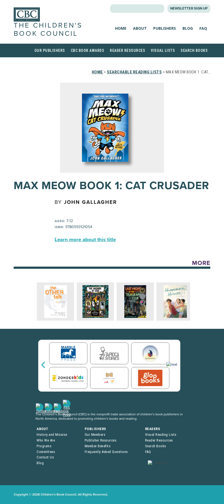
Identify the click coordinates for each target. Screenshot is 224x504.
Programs (44, 446)
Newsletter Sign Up (189, 8)
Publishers (164, 28)
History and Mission (52, 435)
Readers (152, 429)
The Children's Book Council (48, 29)
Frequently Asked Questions (106, 452)
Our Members (95, 435)
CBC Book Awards (87, 50)
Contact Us (45, 457)
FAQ (203, 28)
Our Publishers (49, 50)
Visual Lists (163, 50)
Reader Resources (127, 50)
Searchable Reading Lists (134, 72)
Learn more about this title (85, 240)
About (140, 28)
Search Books (194, 50)
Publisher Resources (101, 440)
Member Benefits (98, 446)
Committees (46, 452)
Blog (187, 28)
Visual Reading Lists (160, 435)
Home (120, 28)
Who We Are (46, 440)
